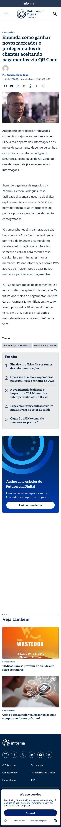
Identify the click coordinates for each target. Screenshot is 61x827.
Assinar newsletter (30, 505)
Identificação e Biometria (17, 345)
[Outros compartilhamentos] (43, 86)
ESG (33, 780)
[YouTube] (40, 755)
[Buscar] (55, 14)
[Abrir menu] (6, 14)
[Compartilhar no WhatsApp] (30, 86)
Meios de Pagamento (45, 345)
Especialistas (9, 780)
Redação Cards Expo (17, 74)
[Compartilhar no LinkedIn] (18, 86)
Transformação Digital (43, 772)
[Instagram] (5, 755)
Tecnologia (37, 765)
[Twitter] (23, 755)
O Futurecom (9, 765)
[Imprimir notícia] (12, 86)
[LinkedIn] (32, 755)
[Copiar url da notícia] (5, 86)
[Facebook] (14, 755)
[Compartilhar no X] (24, 86)
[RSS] (49, 755)
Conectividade (8, 32)
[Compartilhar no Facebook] (37, 86)
